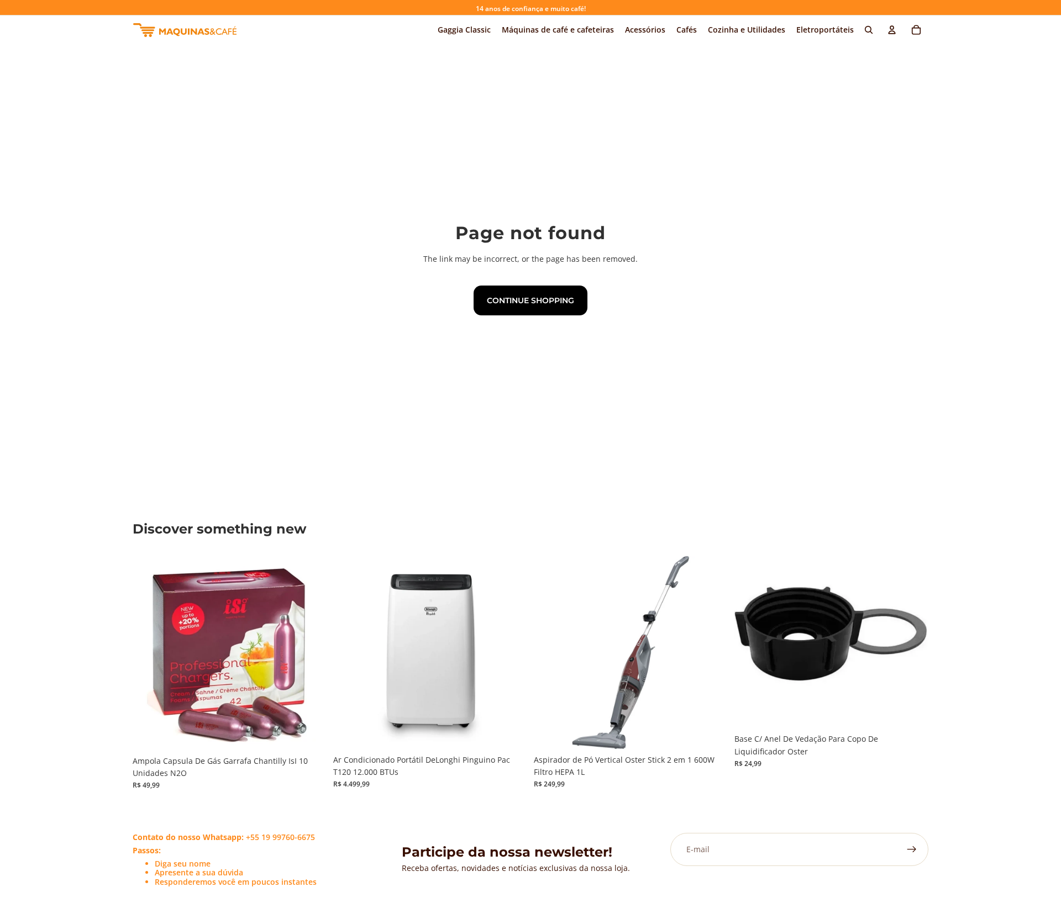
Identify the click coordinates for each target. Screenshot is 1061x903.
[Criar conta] (911, 849)
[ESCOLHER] (510, 732)
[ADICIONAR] (309, 733)
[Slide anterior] (349, 652)
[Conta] (892, 30)
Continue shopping (530, 300)
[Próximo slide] (510, 652)
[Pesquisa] (869, 30)
